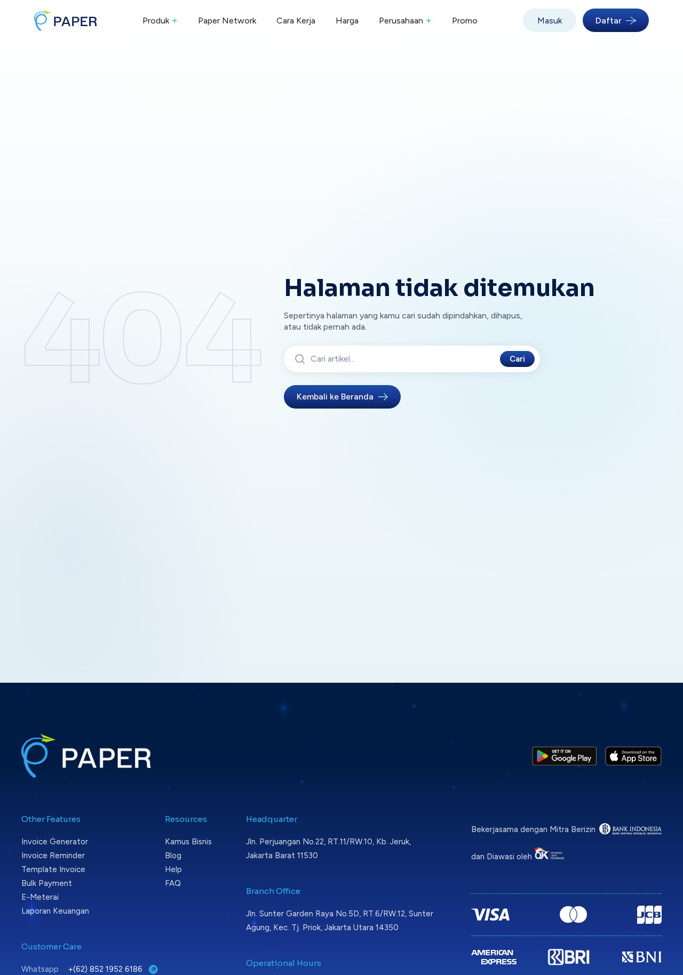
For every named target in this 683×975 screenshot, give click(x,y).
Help (173, 869)
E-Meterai (40, 897)
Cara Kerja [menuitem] (295, 20)
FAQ (173, 883)
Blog (173, 855)
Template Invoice (53, 869)
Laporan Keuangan (55, 911)
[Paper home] (65, 20)
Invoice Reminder (53, 855)
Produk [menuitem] (160, 20)
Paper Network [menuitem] (227, 20)
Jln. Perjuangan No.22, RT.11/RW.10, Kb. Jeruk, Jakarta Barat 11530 (328, 848)
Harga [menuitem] (347, 20)
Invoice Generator (54, 841)
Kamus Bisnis (188, 841)
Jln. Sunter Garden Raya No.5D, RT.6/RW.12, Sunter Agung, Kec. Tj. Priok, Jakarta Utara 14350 (339, 920)
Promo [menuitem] (465, 20)
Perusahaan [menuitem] (405, 20)
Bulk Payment (46, 883)
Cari (517, 359)
